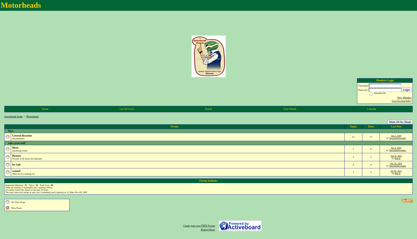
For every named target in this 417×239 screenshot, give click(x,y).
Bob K (397, 158)
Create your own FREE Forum (199, 225)
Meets (15, 147)
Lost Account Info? (402, 100)
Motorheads (32, 116)
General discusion (22, 135)
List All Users (127, 109)
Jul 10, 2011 (396, 171)
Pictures (16, 155)
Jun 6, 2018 (396, 148)
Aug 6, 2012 (396, 156)
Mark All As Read (400, 122)
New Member (404, 97)
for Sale (16, 164)
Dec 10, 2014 (396, 163)
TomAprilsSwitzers (397, 138)
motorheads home (13, 116)
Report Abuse (208, 229)
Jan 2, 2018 (396, 136)
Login (406, 89)
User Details (290, 109)
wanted (16, 170)
